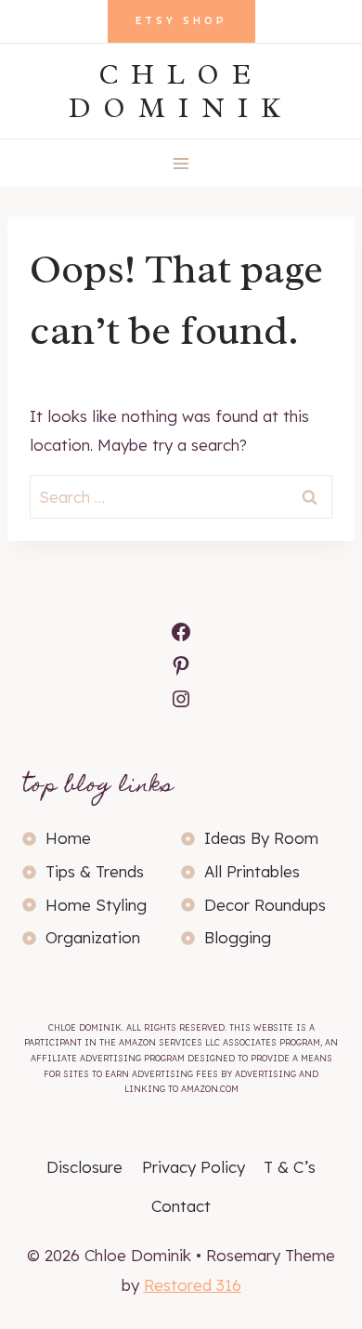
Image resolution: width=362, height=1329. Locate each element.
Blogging (237, 937)
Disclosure (84, 1167)
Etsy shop (181, 21)
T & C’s (290, 1167)
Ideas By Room (261, 838)
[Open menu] (181, 163)
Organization (92, 937)
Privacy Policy (193, 1167)
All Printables (252, 871)
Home (68, 838)
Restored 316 (192, 1285)
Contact (181, 1206)
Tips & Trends (94, 871)
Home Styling (96, 905)
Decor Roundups (265, 905)
